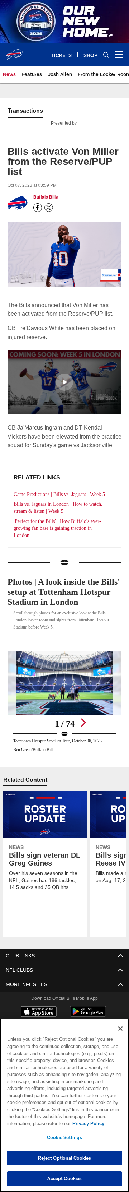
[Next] (83, 728)
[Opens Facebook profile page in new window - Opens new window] (37, 207)
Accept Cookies (64, 1178)
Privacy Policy (31, 1123)
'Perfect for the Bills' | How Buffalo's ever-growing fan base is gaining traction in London (60, 534)
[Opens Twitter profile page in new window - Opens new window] (48, 207)
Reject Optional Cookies (64, 1158)
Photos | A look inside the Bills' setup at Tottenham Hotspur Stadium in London (63, 598)
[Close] (120, 1028)
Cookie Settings (64, 1137)
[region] (64, 1105)
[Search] (106, 55)
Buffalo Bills (45, 197)
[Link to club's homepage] (14, 51)
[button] (64, 381)
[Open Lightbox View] (65, 708)
